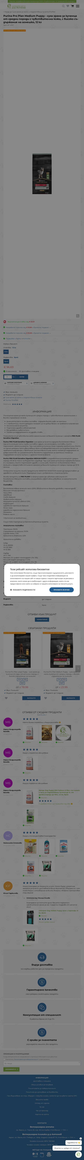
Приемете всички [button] (62, 590)
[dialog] (42, 580)
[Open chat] (78, 1154)
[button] (22, 590)
